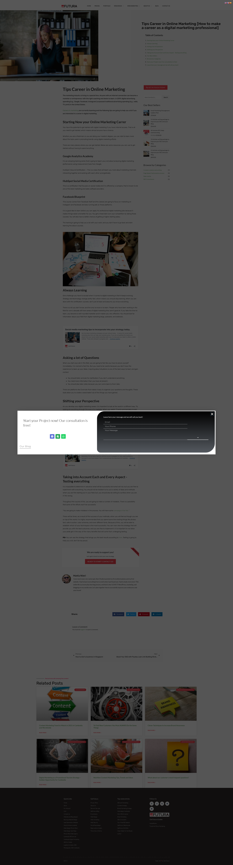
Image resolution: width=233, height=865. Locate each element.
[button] (212, 414)
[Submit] (197, 438)
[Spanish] (230, 3)
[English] (226, 3)
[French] (228, 3)
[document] (116, 432)
